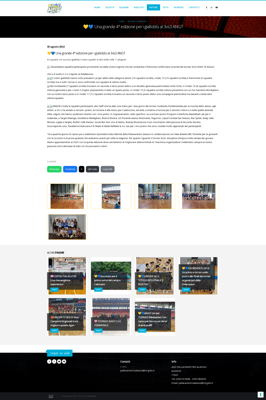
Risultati (139, 7)
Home (97, 7)
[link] (156, 110)
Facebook (70, 169)
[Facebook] (206, 7)
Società (109, 7)
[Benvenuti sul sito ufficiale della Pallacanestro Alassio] (54, 8)
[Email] (64, 361)
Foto (166, 7)
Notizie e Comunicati (137, 21)
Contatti (194, 7)
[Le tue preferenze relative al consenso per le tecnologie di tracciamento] (261, 395)
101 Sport (92, 396)
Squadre (124, 7)
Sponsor (178, 7)
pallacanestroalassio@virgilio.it (137, 370)
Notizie (153, 7)
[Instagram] (211, 7)
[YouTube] (216, 7)
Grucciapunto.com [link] (57, 126)
